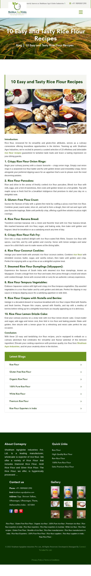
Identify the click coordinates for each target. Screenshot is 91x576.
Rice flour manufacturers (53, 530)
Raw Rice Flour (58, 458)
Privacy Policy (37, 560)
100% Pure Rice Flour (19, 386)
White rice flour (71, 527)
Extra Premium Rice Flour (63, 467)
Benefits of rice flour (35, 530)
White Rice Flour (17, 394)
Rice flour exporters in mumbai (52, 527)
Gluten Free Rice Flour (20, 372)
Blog (19, 45)
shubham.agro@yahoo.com (21, 492)
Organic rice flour (41, 524)
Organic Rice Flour (18, 379)
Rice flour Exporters (19, 534)
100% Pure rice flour (57, 524)
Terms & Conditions (51, 560)
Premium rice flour (73, 524)
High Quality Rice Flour (62, 454)
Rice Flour (14, 364)
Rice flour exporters (31, 527)
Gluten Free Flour (19, 530)
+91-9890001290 (20, 488)
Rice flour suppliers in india (73, 534)
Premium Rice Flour (19, 401)
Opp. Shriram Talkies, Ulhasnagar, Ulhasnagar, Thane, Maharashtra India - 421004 (23, 500)
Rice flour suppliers (54, 534)
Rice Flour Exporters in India (23, 408)
